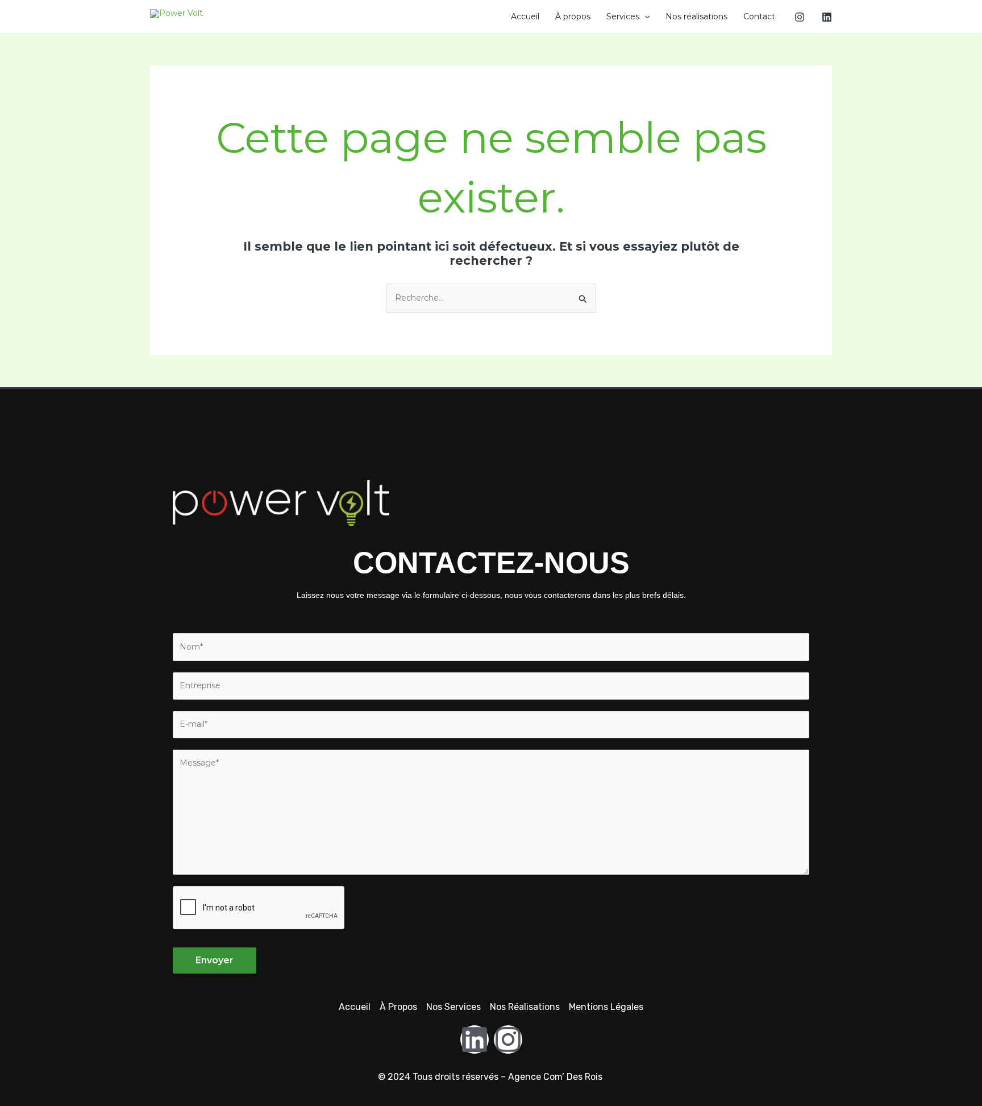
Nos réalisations (696, 16)
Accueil (525, 16)
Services (622, 16)
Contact (759, 16)
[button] (644, 16)
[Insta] (799, 17)
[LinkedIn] (827, 17)
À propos (572, 16)
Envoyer (214, 960)
